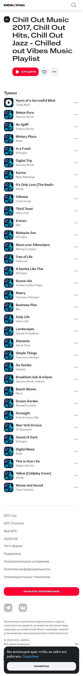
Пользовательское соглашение (26, 561)
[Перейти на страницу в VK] (23, 607)
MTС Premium (14, 523)
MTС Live (10, 515)
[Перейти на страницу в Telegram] (8, 607)
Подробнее (30, 656)
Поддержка (12, 553)
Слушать (28, 72)
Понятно (41, 666)
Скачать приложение (42, 591)
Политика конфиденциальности (27, 569)
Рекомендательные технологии (27, 577)
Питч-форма (13, 546)
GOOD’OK (11, 539)
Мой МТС (10, 531)
